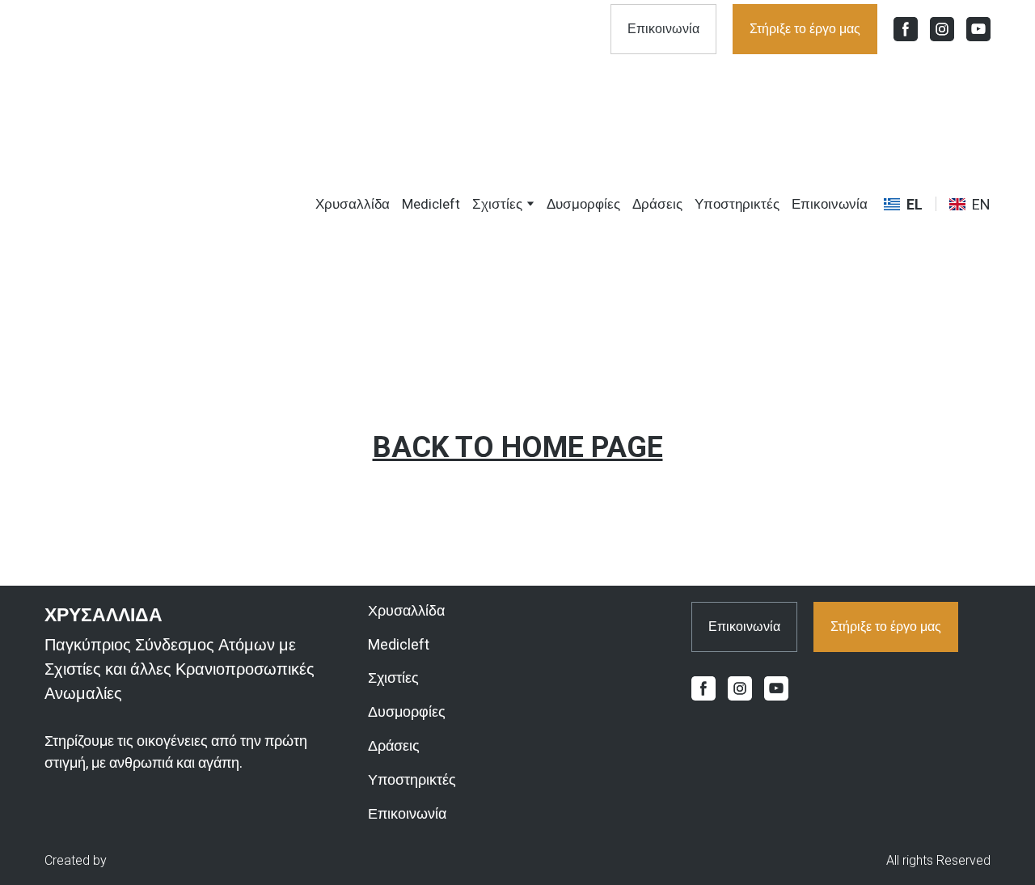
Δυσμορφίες (583, 204)
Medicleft (431, 204)
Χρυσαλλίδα (352, 204)
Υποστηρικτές (737, 204)
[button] (663, 29)
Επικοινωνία (830, 204)
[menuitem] (903, 204)
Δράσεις (657, 204)
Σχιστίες (497, 204)
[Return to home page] (140, 204)
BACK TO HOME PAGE (518, 447)
